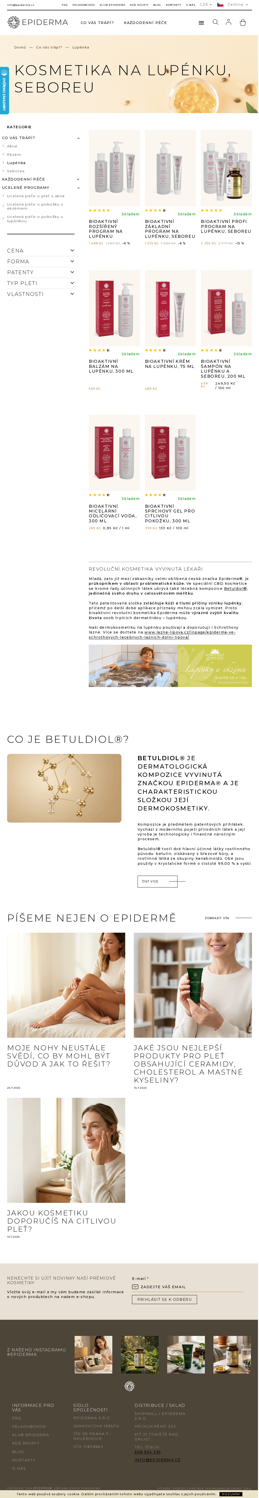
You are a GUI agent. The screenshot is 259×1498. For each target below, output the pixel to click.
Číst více (150, 881)
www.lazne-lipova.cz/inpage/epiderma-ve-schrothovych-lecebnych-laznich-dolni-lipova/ (162, 634)
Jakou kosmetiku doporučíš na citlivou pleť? (62, 1221)
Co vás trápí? (18, 138)
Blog (157, 5)
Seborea (16, 171)
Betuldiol (234, 588)
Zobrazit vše (217, 918)
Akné (12, 146)
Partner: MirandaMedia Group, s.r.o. (220, 1488)
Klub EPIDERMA (112, 5)
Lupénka (16, 163)
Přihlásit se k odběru (164, 1299)
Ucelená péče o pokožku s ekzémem (35, 206)
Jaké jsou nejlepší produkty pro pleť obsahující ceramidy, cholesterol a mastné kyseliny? (188, 1064)
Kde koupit (139, 5)
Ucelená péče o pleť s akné (36, 196)
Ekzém (14, 154)
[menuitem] (97, 22)
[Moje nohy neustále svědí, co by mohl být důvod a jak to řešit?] (66, 985)
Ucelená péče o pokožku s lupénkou (35, 218)
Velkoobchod (83, 5)
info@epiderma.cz (157, 1460)
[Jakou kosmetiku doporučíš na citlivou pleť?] (66, 1150)
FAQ (65, 5)
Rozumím (231, 1494)
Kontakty (173, 5)
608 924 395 (148, 1452)
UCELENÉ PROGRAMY (25, 187)
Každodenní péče (23, 179)
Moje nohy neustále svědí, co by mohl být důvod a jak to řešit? (59, 1056)
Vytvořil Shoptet (171, 1488)
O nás (190, 5)
